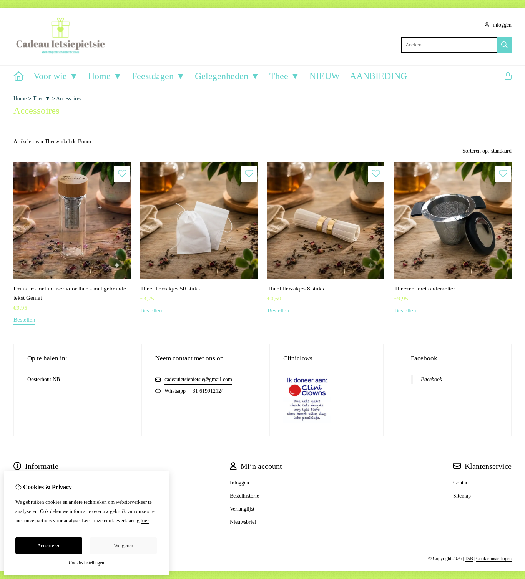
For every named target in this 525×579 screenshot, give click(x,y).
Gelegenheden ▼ (227, 76)
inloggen (501, 25)
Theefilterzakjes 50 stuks (170, 288)
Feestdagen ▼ (158, 76)
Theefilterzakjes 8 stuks (295, 288)
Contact (461, 483)
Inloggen (239, 483)
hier (145, 520)
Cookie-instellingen (494, 558)
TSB (469, 558)
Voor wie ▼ (55, 76)
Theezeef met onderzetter (424, 288)
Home (20, 98)
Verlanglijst (242, 509)
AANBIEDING (378, 76)
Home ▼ (105, 76)
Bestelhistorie (244, 496)
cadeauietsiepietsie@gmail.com (198, 379)
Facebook (431, 379)
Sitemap (462, 496)
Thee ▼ (284, 76)
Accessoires (68, 98)
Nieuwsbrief (243, 522)
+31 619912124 (206, 391)
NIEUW (324, 76)
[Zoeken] (504, 45)
